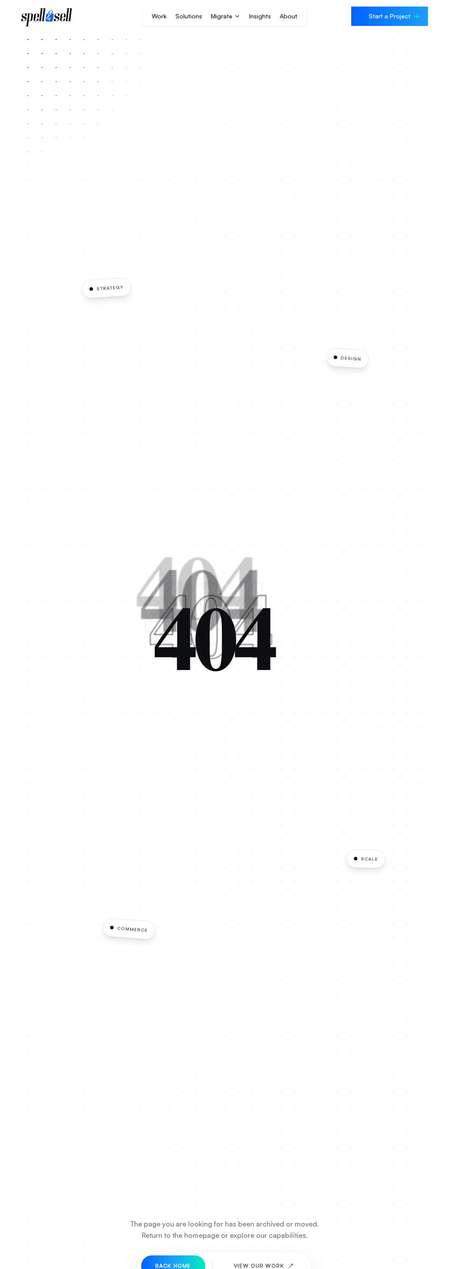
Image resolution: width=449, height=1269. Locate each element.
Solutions (188, 16)
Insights (260, 16)
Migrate (221, 16)
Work (159, 16)
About (288, 16)
